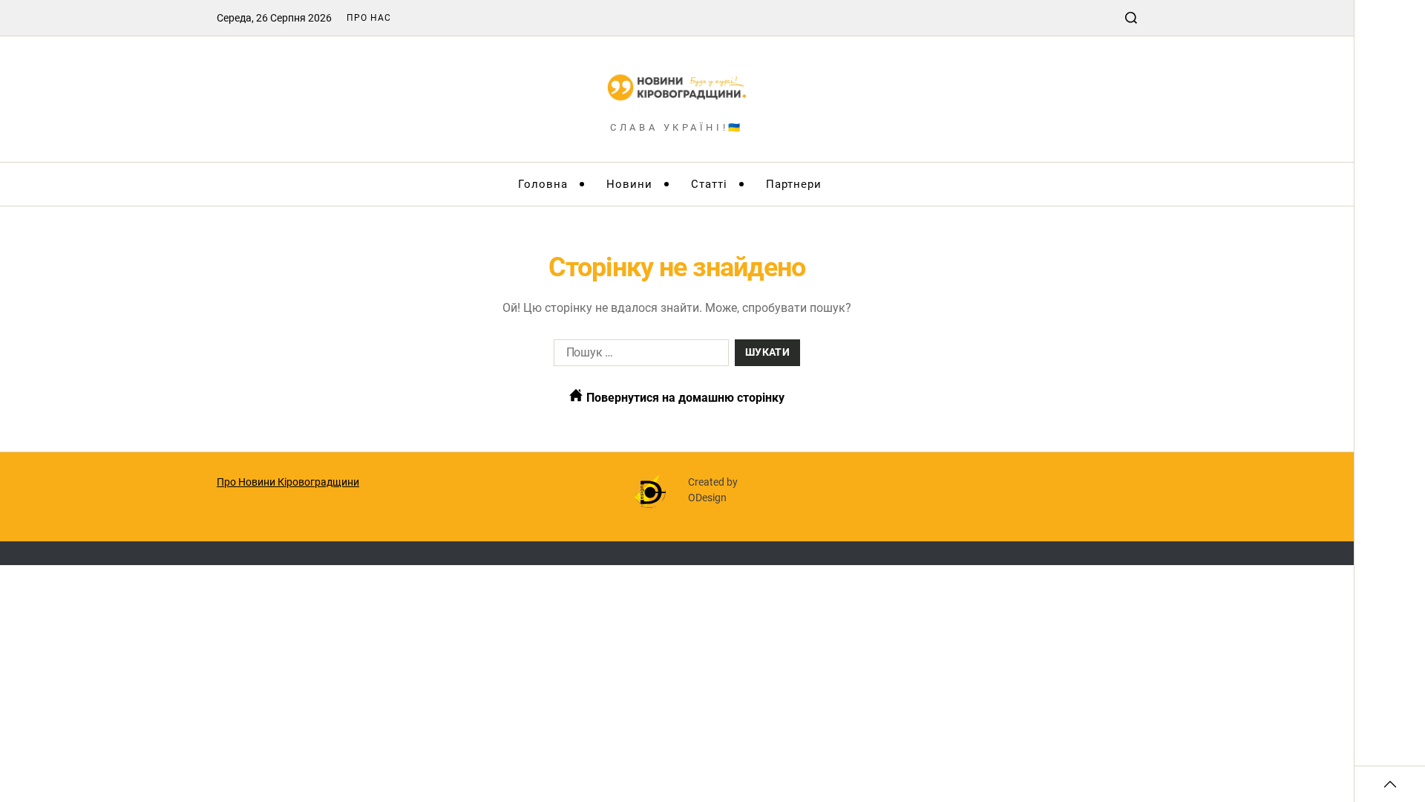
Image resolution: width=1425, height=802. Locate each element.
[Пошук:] (638, 355)
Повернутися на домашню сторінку (683, 398)
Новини (629, 184)
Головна (543, 184)
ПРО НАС (369, 18)
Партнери (794, 184)
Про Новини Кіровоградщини (288, 482)
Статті (709, 184)
